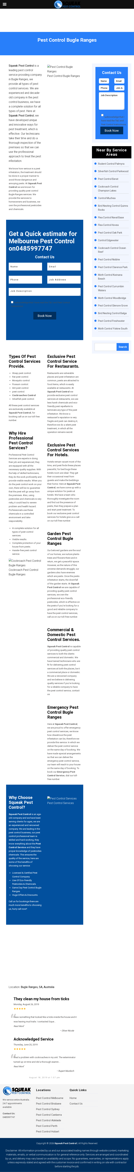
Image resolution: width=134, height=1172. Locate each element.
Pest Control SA (21, 44)
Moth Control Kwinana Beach (110, 276)
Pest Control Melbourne (49, 1098)
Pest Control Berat (108, 179)
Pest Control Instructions (113, 124)
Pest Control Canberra (49, 1114)
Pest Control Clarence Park (113, 267)
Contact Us (76, 1103)
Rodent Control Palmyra (111, 163)
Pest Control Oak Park (110, 232)
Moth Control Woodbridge (112, 298)
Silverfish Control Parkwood (113, 171)
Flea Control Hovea (108, 225)
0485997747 (9, 1117)
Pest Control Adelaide (48, 1120)
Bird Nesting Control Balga (112, 313)
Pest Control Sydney (47, 1109)
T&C (51, 302)
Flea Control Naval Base (111, 217)
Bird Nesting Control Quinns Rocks (113, 207)
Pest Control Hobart (47, 1131)
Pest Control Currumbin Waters (111, 288)
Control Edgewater (108, 240)
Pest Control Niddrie (109, 259)
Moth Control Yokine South (113, 328)
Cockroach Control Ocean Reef (112, 250)
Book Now (45, 316)
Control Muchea (107, 198)
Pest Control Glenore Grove (113, 305)
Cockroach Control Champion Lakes (108, 188)
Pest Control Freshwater (111, 321)
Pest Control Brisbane (48, 1103)
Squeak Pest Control (65, 1143)
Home (8, 44)
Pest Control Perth (46, 1126)
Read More (19, 1026)
